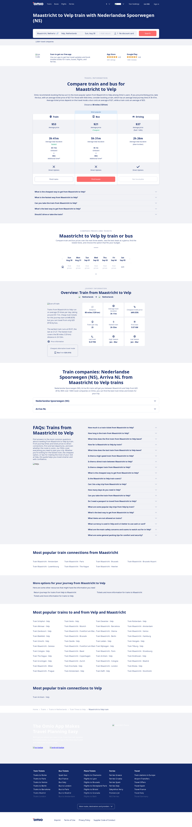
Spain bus (63, 775)
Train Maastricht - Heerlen (107, 566)
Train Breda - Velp (135, 666)
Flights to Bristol (91, 789)
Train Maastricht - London (107, 666)
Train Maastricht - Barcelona (108, 626)
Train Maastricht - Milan (43, 666)
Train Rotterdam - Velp (137, 621)
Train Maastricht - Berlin (106, 636)
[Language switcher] (119, 4)
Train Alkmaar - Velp (41, 626)
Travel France (140, 789)
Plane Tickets (90, 771)
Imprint (57, 820)
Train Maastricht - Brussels (107, 561)
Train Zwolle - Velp (72, 641)
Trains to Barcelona (41, 789)
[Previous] (62, 259)
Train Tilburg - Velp (135, 646)
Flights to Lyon (90, 778)
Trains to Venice (40, 782)
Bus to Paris (64, 789)
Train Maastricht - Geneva (43, 646)
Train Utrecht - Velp (41, 641)
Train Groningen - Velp (42, 661)
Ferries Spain (115, 782)
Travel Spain (139, 786)
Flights (63, 4)
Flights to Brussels (92, 782)
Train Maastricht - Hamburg (139, 636)
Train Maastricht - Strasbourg (140, 651)
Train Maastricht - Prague (43, 671)
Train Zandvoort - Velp (42, 631)
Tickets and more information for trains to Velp (54, 596)
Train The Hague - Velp (42, 656)
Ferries (71, 4)
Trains (49, 4)
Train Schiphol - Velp (41, 621)
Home (35, 709)
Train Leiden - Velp (103, 641)
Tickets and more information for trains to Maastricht (119, 592)
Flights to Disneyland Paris (95, 786)
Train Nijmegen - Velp (105, 646)
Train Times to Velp (78, 709)
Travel (137, 771)
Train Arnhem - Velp (104, 656)
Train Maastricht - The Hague (76, 566)
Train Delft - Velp (103, 671)
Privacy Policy (84, 820)
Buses (56, 4)
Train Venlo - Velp (71, 621)
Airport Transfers (141, 778)
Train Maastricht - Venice (138, 631)
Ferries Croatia (115, 778)
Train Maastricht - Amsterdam (45, 561)
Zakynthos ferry (116, 789)
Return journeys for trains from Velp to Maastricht (55, 592)
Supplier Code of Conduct (104, 820)
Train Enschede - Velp (73, 666)
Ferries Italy (114, 786)
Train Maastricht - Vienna (106, 631)
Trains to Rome (40, 775)
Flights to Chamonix (92, 775)
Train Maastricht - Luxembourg (46, 566)
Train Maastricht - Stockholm (140, 671)
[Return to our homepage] (40, 4)
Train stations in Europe (144, 775)
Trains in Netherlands (58, 709)
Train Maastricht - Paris (74, 561)
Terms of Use (69, 820)
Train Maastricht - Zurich (74, 661)
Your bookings (134, 4)
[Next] (130, 259)
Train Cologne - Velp (41, 651)
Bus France (63, 778)
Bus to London (65, 786)
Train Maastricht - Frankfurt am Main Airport (83, 631)
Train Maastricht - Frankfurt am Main (79, 646)
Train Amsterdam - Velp (74, 671)
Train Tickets (39, 771)
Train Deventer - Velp (105, 621)
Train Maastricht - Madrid (138, 661)
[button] (91, 33)
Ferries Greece (115, 775)
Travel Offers (140, 782)
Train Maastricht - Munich (75, 626)
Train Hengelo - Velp (136, 641)
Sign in (156, 4)
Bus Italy (62, 782)
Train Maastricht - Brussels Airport (142, 561)
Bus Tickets (64, 771)
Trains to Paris (39, 778)
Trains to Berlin (40, 786)
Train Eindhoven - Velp (137, 656)
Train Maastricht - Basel (74, 651)
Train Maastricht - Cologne (107, 661)
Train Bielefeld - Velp (41, 636)
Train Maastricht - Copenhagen (77, 656)
